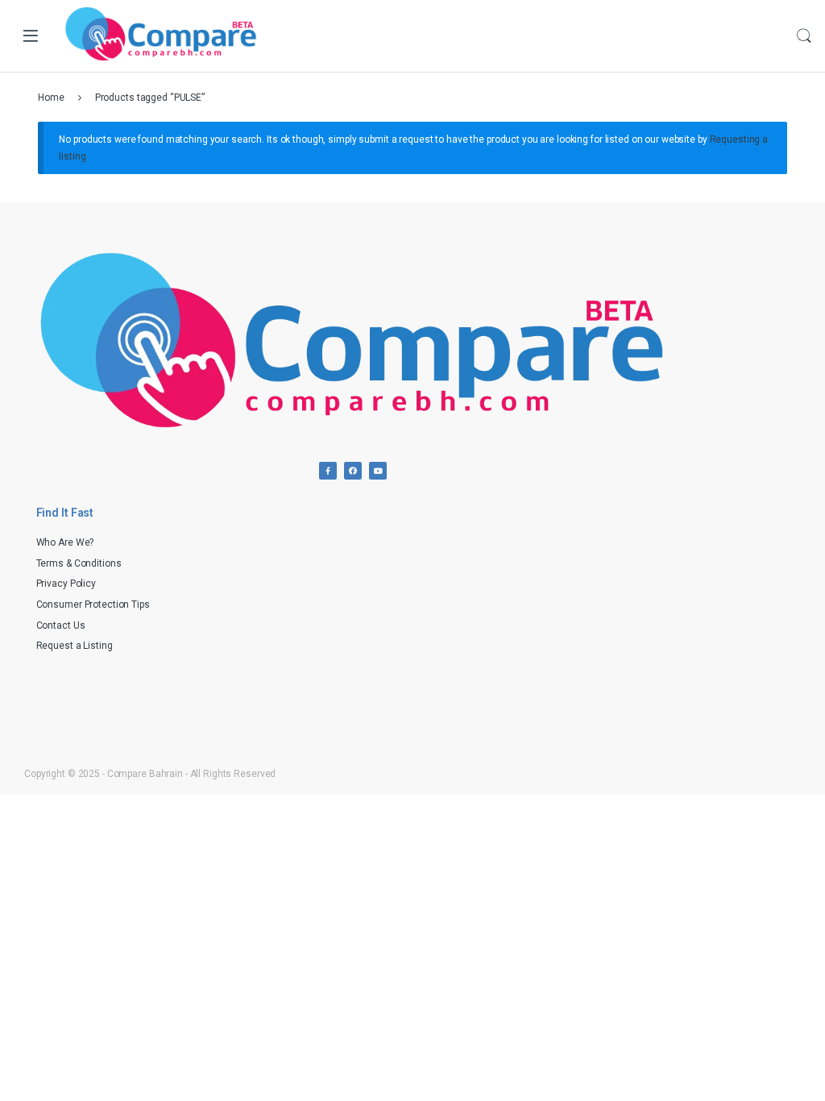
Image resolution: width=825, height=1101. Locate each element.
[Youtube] (378, 471)
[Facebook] (328, 471)
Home (51, 97)
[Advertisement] (610, 607)
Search (804, 36)
